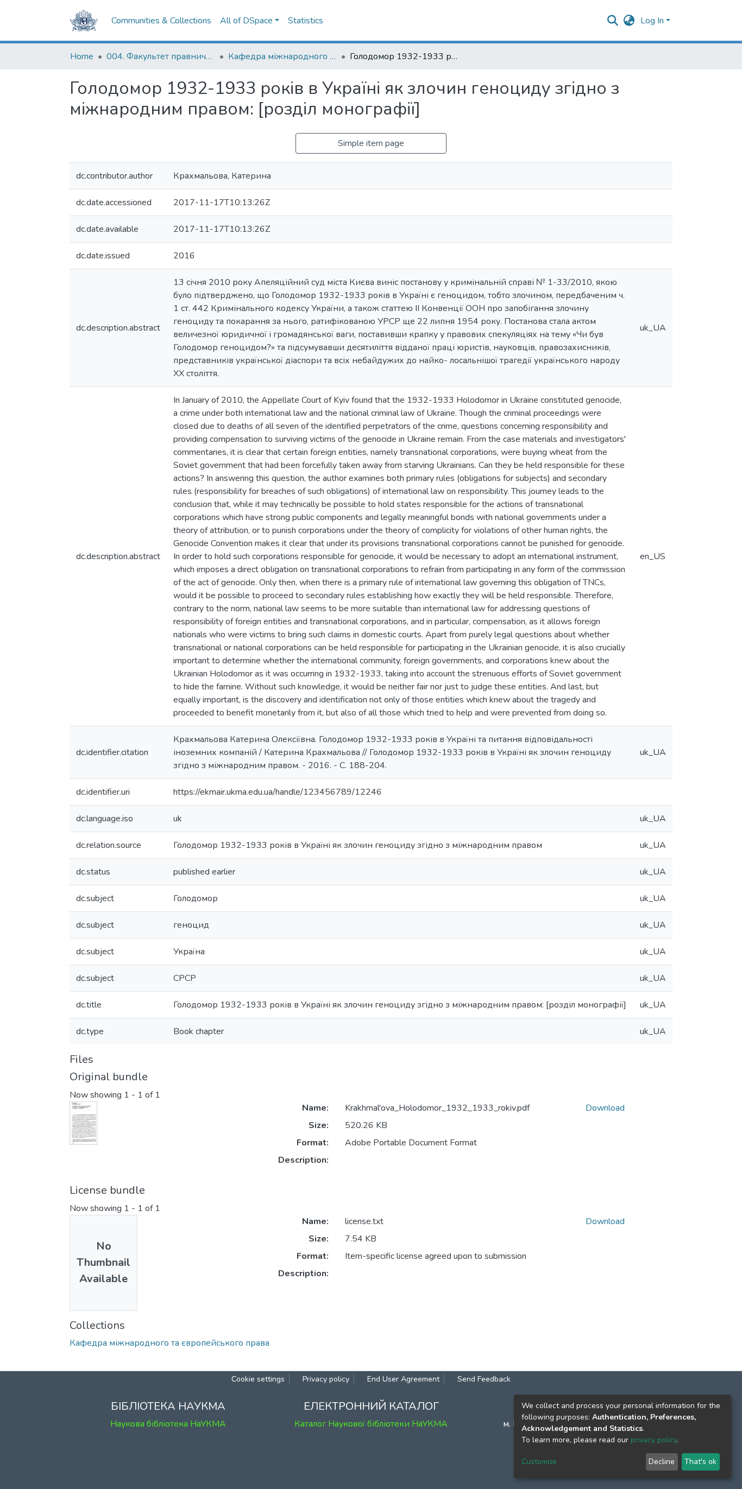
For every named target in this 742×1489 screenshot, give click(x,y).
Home (81, 56)
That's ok (700, 1461)
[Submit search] (613, 21)
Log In (652, 21)
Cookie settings (258, 1379)
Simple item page (371, 143)
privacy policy (654, 1440)
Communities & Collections (161, 21)
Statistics (305, 21)
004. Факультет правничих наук (160, 56)
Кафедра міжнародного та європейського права (282, 56)
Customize (539, 1461)
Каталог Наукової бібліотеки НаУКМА (371, 1424)
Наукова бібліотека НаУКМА (168, 1424)
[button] (629, 20)
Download (605, 1108)
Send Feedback (484, 1379)
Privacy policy (326, 1379)
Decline (662, 1461)
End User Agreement (403, 1379)
